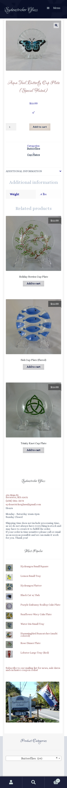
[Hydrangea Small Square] (33, 564)
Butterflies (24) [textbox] (39, 758)
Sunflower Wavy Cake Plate (36, 614)
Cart (52, 779)
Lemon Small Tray (31, 576)
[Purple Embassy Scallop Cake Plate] (33, 603)
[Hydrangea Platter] (33, 583)
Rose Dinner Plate (31, 643)
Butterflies (33, 148)
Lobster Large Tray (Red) (35, 653)
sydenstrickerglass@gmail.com (23, 504)
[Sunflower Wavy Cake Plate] (33, 612)
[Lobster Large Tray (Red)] (33, 651)
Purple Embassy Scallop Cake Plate (40, 605)
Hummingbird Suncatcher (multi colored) (39, 634)
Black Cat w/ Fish (30, 595)
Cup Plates (33, 155)
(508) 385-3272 (15, 501)
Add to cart (40, 126)
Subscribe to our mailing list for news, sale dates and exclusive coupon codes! (33, 669)
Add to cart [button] (33, 283)
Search (33, 782)
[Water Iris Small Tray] (33, 622)
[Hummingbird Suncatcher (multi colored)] (33, 631)
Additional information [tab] (24, 171)
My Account (11, 782)
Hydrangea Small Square (34, 566)
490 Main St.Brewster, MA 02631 (17, 496)
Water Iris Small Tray (32, 624)
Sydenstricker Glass (21, 10)
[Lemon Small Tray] (33, 574)
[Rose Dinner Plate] (33, 641)
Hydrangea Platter (31, 585)
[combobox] (33, 758)
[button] (56, 25)
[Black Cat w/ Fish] (33, 593)
